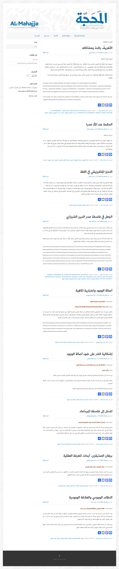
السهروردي (55, 112)
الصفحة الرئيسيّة (79, 36)
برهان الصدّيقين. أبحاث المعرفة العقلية (87, 456)
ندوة (102, 205)
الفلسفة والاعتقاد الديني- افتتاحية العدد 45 (27, 63)
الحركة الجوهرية (78, 160)
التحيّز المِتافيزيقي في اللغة (96, 172)
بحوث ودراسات (99, 342)
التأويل (87, 205)
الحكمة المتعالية (72, 342)
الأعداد (56, 36)
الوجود (70, 205)
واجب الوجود (53, 538)
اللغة (84, 205)
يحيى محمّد (93, 502)
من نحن (46, 36)
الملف (99, 110)
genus (104, 112)
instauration (66, 276)
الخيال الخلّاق (66, 160)
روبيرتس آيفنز (90, 129)
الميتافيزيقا (69, 444)
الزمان (82, 444)
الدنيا (84, 399)
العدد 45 (35, 59)
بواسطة (64, 559)
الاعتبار (78, 342)
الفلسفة (78, 444)
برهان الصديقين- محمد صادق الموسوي (94, 467)
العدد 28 (106, 160)
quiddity (109, 278)
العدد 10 (106, 538)
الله (75, 485)
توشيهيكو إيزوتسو (91, 416)
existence (84, 274)
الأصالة (97, 278)
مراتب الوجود (51, 160)
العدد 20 (105, 342)
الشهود (61, 160)
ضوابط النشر (66, 36)
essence (98, 112)
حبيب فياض (91, 176)
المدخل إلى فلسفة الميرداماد (95, 411)
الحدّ (59, 112)
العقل (77, 485)
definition (66, 110)
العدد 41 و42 (105, 110)
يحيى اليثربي (92, 52)
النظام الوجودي (63, 538)
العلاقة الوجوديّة (76, 538)
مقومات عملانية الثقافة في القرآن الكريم (23, 87)
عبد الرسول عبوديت (90, 295)
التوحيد (82, 538)
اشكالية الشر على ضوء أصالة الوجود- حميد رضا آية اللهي (90, 365)
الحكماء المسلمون (84, 485)
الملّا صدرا (61, 342)
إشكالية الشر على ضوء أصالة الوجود (89, 354)
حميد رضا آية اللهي (91, 358)
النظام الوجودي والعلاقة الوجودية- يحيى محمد (92, 508)
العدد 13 (106, 444)
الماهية (46, 112)
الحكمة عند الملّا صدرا (99, 124)
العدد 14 (106, 399)
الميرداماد (63, 444)
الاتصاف (88, 278)
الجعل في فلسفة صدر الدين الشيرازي (89, 217)
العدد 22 (106, 205)
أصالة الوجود (85, 160)
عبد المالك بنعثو (92, 221)
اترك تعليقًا (46, 52)
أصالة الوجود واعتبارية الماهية (94, 290)
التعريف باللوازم (68, 112)
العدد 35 (106, 274)
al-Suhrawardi (56, 110)
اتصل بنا (37, 36)
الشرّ (81, 399)
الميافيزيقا (75, 205)
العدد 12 (106, 485)
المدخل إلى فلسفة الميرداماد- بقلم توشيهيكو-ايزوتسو (91, 422)
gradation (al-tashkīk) (53, 276)
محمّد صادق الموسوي (91, 460)
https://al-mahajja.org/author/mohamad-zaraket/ (88, 306)
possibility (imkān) (78, 276)
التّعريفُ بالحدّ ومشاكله (97, 48)
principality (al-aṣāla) (94, 276)
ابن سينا (75, 112)
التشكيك (83, 278)
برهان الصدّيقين (62, 485)
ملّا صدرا (45, 160)
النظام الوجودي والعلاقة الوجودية (90, 497)
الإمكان (93, 278)
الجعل (79, 278)
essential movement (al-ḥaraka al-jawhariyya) (63, 274)
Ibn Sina (109, 112)
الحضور (71, 160)
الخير (87, 399)
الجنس (62, 112)
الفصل (50, 112)
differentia (90, 112)
